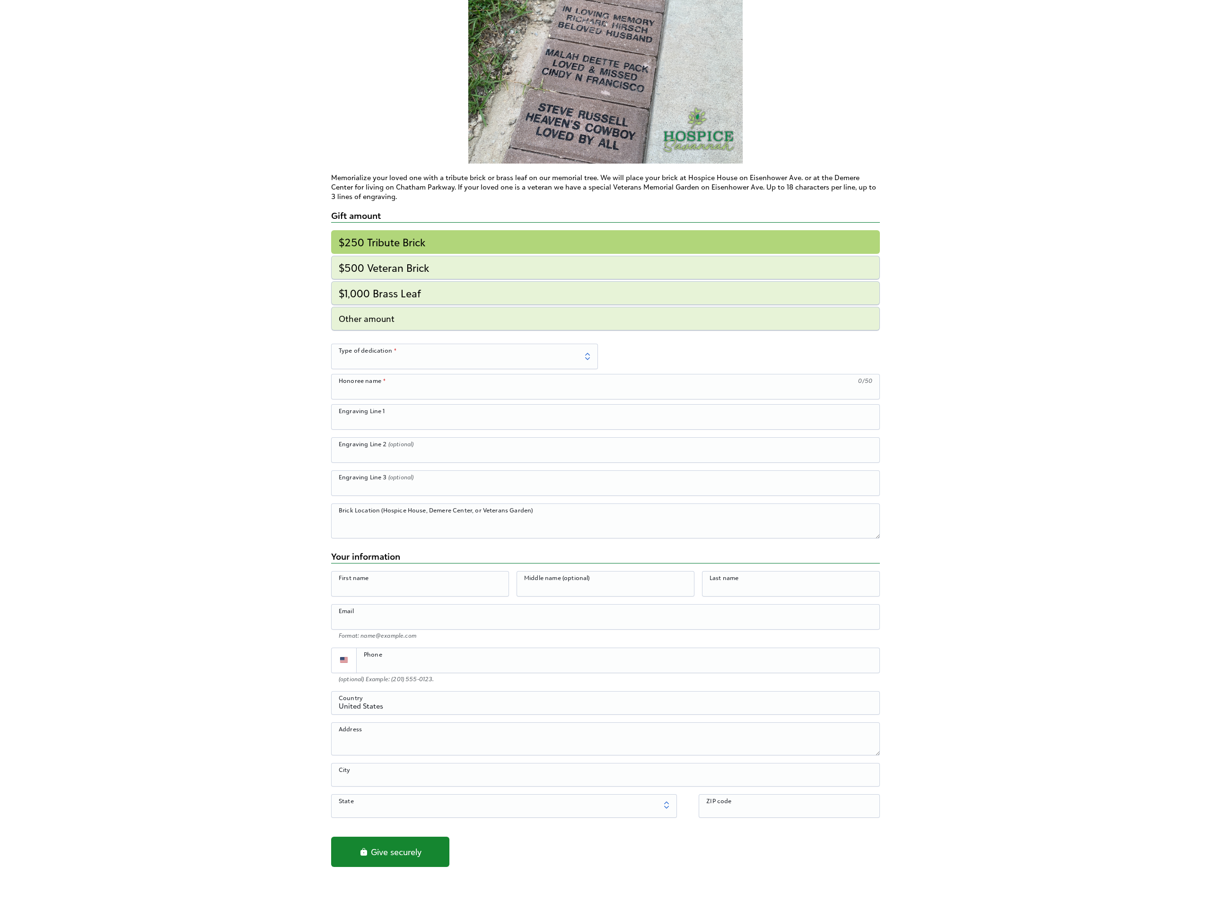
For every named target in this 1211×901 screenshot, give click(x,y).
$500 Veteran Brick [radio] (384, 267)
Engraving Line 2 (376, 444)
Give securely (395, 852)
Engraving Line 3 (376, 477)
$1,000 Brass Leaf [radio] (380, 293)
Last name (724, 577)
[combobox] (605, 708)
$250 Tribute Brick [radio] (382, 242)
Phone (373, 654)
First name (354, 577)
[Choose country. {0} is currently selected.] (344, 660)
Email (346, 611)
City (345, 769)
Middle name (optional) (557, 577)
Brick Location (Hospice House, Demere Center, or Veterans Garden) (436, 510)
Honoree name (360, 380)
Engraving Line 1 (362, 411)
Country (351, 698)
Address (350, 729)
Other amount (367, 318)
